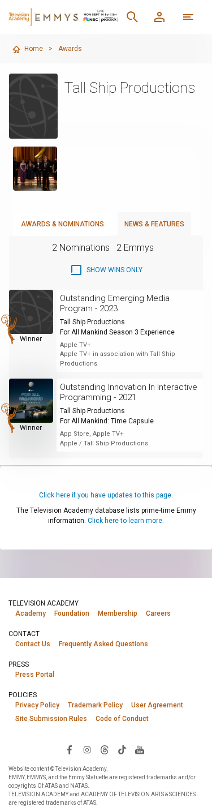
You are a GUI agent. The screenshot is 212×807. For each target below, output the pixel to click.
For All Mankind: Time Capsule (107, 421)
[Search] (132, 17)
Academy (30, 613)
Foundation (71, 613)
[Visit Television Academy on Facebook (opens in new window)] (69, 749)
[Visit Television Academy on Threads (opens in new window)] (104, 749)
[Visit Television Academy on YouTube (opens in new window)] (139, 749)
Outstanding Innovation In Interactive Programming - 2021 (128, 392)
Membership (117, 613)
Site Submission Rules (51, 719)
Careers (158, 613)
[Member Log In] (159, 17)
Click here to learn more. (126, 521)
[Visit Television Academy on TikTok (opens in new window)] (122, 749)
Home (33, 49)
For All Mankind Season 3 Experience (117, 332)
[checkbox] (106, 270)
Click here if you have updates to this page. (106, 495)
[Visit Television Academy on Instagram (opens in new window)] (87, 749)
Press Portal (34, 675)
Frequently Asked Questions (103, 644)
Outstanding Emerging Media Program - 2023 (115, 303)
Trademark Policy (95, 705)
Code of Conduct (122, 719)
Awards (70, 49)
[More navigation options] (188, 17)
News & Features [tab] (154, 224)
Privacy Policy (37, 705)
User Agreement (157, 705)
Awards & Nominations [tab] (62, 224)
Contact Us (32, 644)
